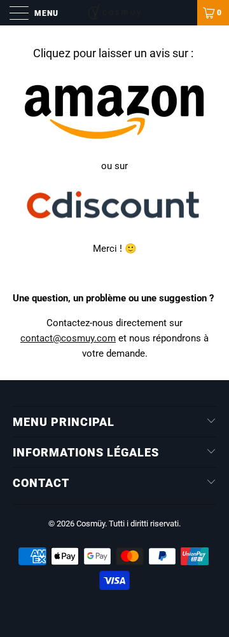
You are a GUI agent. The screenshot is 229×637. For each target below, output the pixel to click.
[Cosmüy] (114, 12)
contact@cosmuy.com (68, 338)
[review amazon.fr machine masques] (114, 141)
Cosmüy (90, 523)
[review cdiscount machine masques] (114, 223)
